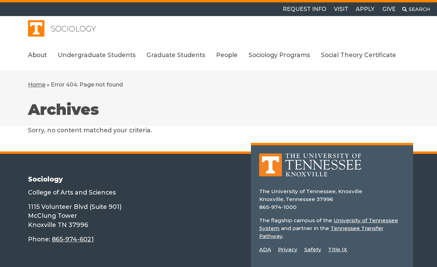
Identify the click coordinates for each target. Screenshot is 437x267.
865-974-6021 (73, 239)
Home (36, 84)
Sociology (73, 29)
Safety (312, 249)
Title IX (337, 249)
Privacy (287, 249)
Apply (365, 9)
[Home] (310, 169)
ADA (265, 249)
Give (389, 9)
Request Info (304, 9)
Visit (341, 9)
